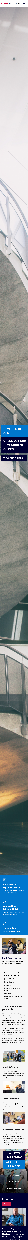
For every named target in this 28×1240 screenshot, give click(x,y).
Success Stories (14, 1182)
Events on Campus (14, 1175)
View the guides (13, 458)
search (4, 9)
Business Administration (12, 973)
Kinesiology (8, 985)
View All (6, 1204)
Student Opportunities (14, 1188)
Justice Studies (9, 982)
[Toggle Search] (19, 3)
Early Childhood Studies (12, 976)
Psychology (8, 993)
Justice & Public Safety (11, 979)
